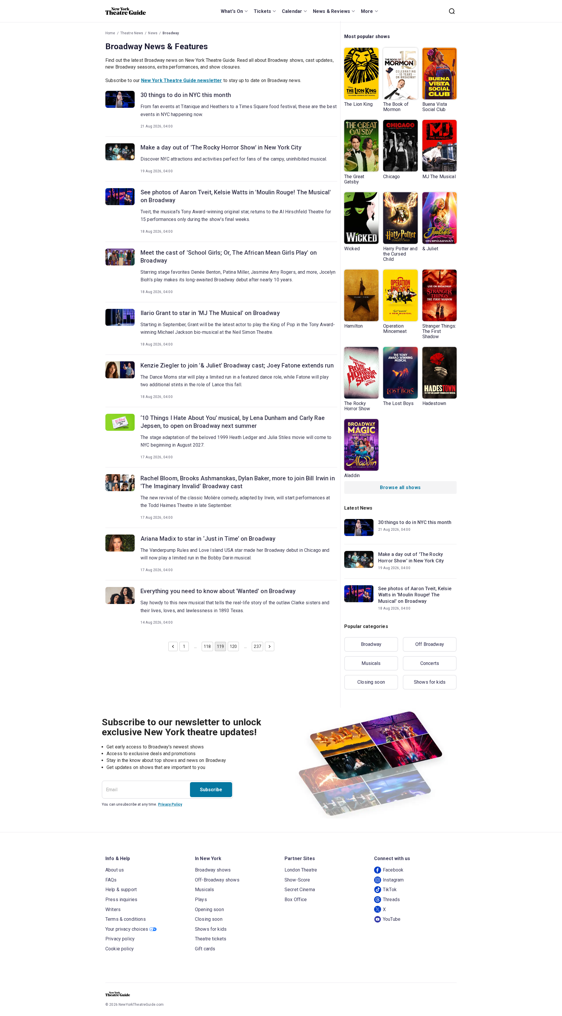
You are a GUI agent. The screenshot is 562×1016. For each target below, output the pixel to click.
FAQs (111, 880)
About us (114, 870)
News (152, 33)
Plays (201, 899)
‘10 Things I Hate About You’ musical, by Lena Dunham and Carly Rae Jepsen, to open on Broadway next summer (232, 421)
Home (110, 33)
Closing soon (371, 682)
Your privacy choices (126, 929)
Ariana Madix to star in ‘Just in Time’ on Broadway (208, 538)
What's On (232, 11)
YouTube (391, 919)
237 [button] (257, 646)
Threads (391, 899)
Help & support (121, 889)
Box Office (296, 899)
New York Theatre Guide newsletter (181, 80)
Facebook (393, 870)
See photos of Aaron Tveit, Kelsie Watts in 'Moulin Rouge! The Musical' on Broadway (235, 196)
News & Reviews (331, 11)
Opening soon (209, 909)
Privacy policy (120, 939)
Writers (113, 909)
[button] (173, 646)
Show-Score (297, 880)
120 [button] (233, 646)
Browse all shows (400, 487)
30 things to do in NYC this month (185, 94)
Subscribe (211, 789)
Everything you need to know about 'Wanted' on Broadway (218, 591)
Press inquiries (121, 899)
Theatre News (131, 33)
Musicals (371, 663)
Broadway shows (213, 870)
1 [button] (184, 646)
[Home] (125, 11)
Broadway (170, 33)
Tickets (262, 11)
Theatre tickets (210, 939)
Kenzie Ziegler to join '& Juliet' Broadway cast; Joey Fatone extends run (237, 365)
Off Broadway (429, 644)
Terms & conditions (125, 919)
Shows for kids (430, 682)
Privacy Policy (170, 804)
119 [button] (220, 646)
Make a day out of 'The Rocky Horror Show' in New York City (220, 147)
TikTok (390, 889)
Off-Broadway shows (217, 880)
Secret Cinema (300, 889)
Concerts (429, 663)
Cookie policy (119, 949)
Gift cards (205, 949)
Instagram (393, 880)
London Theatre (301, 870)
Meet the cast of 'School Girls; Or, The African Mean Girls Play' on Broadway (228, 256)
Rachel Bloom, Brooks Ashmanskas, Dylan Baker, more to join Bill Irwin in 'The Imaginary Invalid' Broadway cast (237, 482)
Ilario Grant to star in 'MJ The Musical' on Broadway (210, 312)
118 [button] (207, 646)
